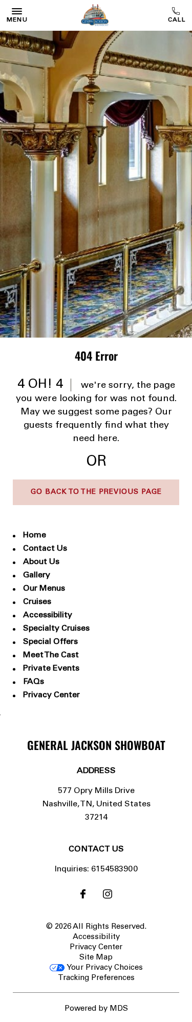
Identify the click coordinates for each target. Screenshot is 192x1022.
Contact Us (45, 549)
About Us (41, 562)
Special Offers (50, 642)
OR (96, 462)
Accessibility (47, 615)
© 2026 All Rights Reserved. (96, 927)
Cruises (37, 602)
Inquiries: (72, 869)
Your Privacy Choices (104, 968)
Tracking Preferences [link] (96, 978)
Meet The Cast (51, 655)
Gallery (36, 575)
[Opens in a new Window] (83, 896)
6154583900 (177, 15)
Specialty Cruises (56, 628)
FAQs (33, 682)
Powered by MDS (96, 1009)
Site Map (96, 958)
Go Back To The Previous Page (96, 492)
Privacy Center (51, 695)
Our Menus (44, 589)
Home (34, 535)
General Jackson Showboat (96, 745)
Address (96, 771)
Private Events (51, 668)
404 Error (96, 355)
